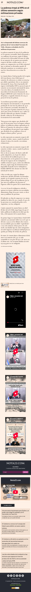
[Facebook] (8, 576)
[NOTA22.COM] (15, 578)
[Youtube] (14, 576)
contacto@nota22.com (15, 583)
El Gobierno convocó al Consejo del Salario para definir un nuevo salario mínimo (13, 526)
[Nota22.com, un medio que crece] (5, 285)
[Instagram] (17, 576)
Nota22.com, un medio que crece (17, 283)
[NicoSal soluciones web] (15, 588)
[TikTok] (20, 576)
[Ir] (15, 265)
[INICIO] (15, 2)
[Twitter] (11, 576)
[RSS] (23, 576)
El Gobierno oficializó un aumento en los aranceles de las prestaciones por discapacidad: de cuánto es (15, 541)
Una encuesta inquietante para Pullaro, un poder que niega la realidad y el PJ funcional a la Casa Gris (15, 512)
